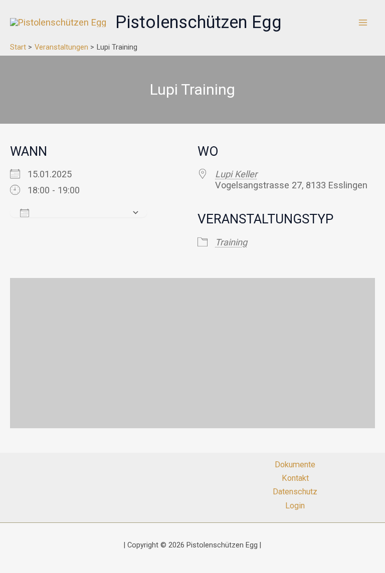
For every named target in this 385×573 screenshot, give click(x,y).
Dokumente (295, 464)
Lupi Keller (236, 174)
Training (231, 242)
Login (295, 505)
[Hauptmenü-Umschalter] (363, 22)
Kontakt (295, 478)
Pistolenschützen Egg (198, 22)
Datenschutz (295, 491)
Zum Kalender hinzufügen (80, 212)
